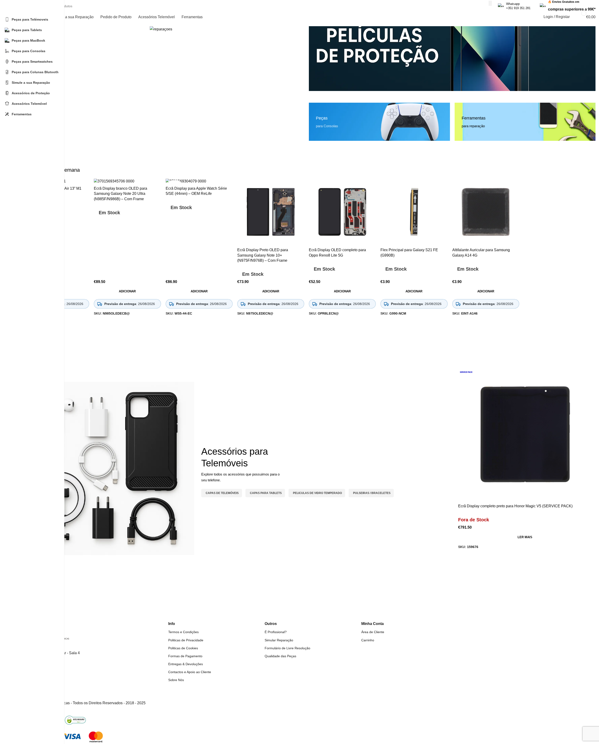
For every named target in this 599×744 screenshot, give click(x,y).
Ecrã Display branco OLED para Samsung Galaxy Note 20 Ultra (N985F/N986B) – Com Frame (120, 193)
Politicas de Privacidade (185, 640)
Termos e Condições (183, 632)
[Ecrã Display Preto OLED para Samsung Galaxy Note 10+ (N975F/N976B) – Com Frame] (270, 211)
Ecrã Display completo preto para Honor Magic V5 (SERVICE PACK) (515, 506)
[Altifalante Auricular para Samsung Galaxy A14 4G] (485, 211)
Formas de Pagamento (185, 656)
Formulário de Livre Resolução (287, 648)
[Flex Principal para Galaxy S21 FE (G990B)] (413, 211)
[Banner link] (452, 58)
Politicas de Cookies (183, 648)
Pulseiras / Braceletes (372, 493)
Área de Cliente (372, 632)
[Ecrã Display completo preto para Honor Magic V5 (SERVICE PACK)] (525, 435)
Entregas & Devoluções (185, 664)
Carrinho (367, 640)
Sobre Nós (176, 680)
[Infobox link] (514, 6)
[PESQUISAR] (490, 3)
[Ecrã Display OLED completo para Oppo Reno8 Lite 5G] (342, 211)
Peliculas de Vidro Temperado (317, 493)
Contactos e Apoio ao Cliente (189, 672)
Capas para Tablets (266, 493)
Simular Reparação (279, 640)
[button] (127, 291)
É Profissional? (276, 632)
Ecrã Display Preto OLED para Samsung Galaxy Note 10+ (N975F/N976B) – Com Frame (262, 255)
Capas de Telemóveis (222, 493)
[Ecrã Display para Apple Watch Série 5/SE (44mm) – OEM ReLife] (199, 181)
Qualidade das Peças (280, 656)
